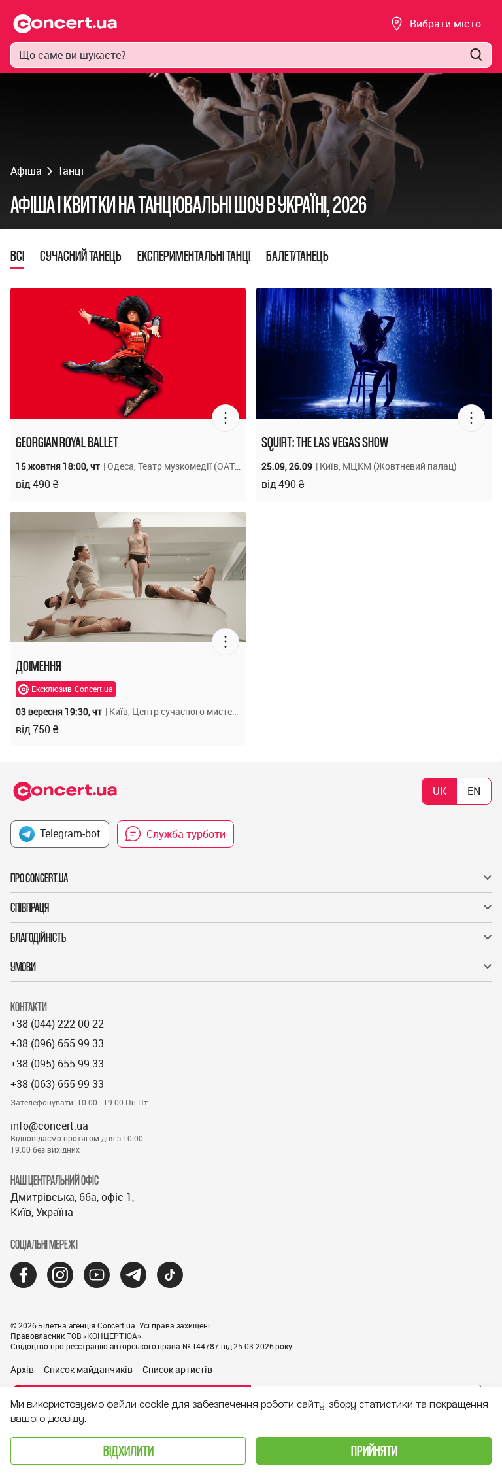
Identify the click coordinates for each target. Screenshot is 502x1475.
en (473, 791)
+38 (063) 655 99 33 (57, 1084)
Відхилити (128, 1450)
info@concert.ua (49, 1126)
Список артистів (177, 1369)
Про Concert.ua (39, 878)
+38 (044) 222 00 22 (57, 1023)
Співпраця (29, 907)
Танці (71, 171)
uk (439, 791)
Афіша (26, 171)
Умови (23, 967)
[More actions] (225, 418)
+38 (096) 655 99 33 (57, 1043)
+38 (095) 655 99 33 (57, 1063)
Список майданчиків (88, 1369)
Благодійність (38, 937)
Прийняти (374, 1450)
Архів (22, 1369)
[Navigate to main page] (65, 23)
